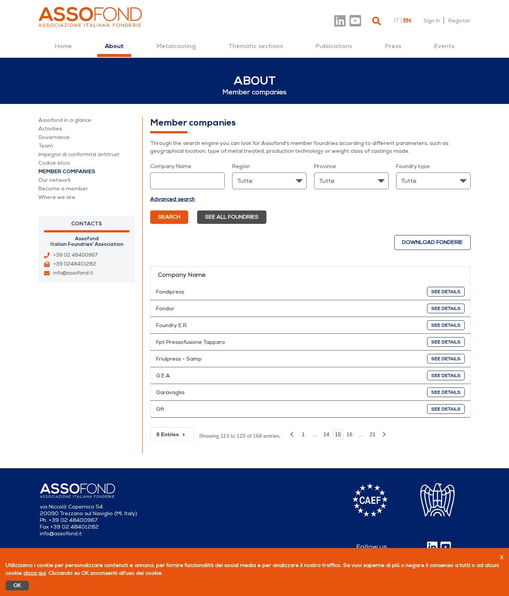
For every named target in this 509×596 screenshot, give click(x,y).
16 (351, 435)
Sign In (432, 20)
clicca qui (34, 573)
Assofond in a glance (64, 120)
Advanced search (172, 199)
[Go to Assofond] (90, 17)
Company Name (171, 166)
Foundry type (413, 166)
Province (325, 166)
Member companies (66, 171)
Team (45, 146)
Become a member (63, 189)
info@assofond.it (73, 273)
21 (374, 435)
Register (459, 20)
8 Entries (175, 435)
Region (241, 166)
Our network (54, 180)
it (396, 20)
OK (17, 585)
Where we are (56, 197)
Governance (54, 137)
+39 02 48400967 (75, 255)
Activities (50, 129)
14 (327, 435)
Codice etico (54, 163)
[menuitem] (63, 46)
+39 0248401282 (74, 264)
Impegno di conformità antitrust (79, 154)
